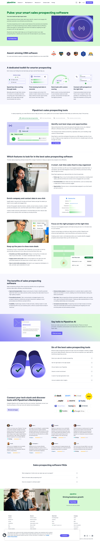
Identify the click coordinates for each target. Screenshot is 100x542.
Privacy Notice (14, 536)
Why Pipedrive (28, 2)
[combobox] (80, 2)
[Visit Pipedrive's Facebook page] (84, 536)
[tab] (28, 118)
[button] (4, 535)
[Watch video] (72, 29)
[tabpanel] (50, 134)
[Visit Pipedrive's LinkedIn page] (92, 536)
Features (20, 2)
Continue (64, 535)
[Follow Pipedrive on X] (90, 536)
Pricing (53, 2)
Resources (37, 2)
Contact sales (46, 2)
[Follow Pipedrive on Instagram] (87, 536)
